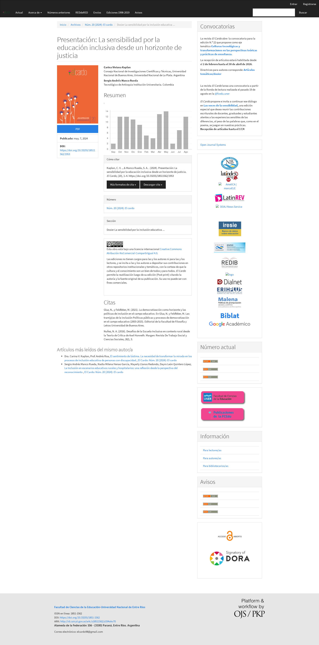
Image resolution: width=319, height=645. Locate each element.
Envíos (97, 12)
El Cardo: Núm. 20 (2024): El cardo (157, 360)
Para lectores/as (212, 450)
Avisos (138, 12)
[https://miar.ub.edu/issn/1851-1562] (230, 274)
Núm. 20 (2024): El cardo (99, 24)
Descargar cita (152, 184)
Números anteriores (58, 12)
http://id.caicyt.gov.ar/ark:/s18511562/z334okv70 (88, 621)
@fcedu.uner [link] (222, 93)
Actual (19, 12)
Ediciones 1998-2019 (118, 12)
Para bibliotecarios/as (215, 466)
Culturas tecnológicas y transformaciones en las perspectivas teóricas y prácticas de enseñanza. (228, 50)
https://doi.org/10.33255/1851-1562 (80, 617)
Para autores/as (212, 458)
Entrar (293, 4)
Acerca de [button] (34, 12)
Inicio (63, 24)
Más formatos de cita (122, 184)
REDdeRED (82, 12)
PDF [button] (78, 129)
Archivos (75, 24)
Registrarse (309, 4)
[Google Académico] (229, 324)
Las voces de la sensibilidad (221, 105)
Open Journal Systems (213, 144)
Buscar (303, 12)
